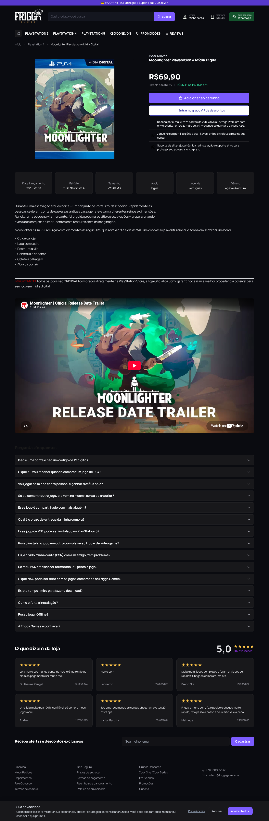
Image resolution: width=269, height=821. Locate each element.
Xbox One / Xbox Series (153, 772)
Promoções (146, 783)
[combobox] (101, 16)
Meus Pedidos (23, 772)
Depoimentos (23, 778)
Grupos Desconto (150, 767)
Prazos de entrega (88, 772)
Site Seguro (84, 767)
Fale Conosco (23, 783)
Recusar (216, 811)
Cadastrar (242, 741)
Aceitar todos (240, 811)
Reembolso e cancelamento (94, 783)
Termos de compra (26, 789)
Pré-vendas (146, 778)
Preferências (196, 811)
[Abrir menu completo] (18, 33)
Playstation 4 (36, 44)
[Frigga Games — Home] (29, 16)
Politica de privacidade (91, 789)
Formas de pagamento (91, 778)
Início (18, 44)
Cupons (144, 789)
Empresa (20, 767)
